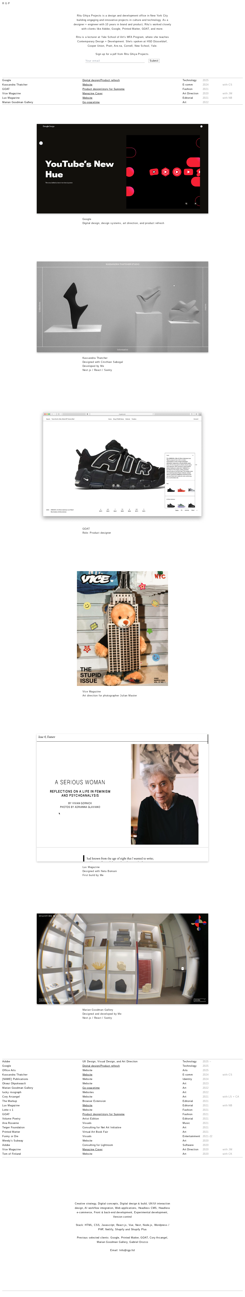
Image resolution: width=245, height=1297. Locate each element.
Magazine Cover (92, 93)
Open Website (122, 166)
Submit (154, 60)
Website (87, 84)
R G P (6, 3)
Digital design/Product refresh (101, 80)
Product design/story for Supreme (103, 89)
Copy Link (122, 171)
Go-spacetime (91, 102)
